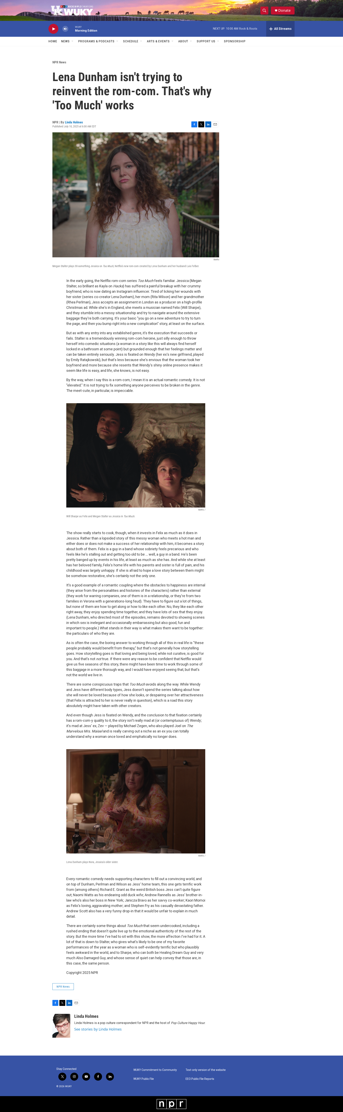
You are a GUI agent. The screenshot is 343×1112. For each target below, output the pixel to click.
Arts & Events (158, 41)
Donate (284, 10)
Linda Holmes (74, 122)
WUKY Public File (143, 1078)
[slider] (71, 29)
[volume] (65, 28)
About (183, 41)
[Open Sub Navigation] (72, 41)
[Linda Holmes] (61, 1026)
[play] (53, 29)
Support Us (206, 41)
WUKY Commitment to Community (155, 1069)
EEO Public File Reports (200, 1078)
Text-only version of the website (206, 1069)
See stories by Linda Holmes (98, 1029)
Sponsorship (235, 41)
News (65, 41)
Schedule (130, 41)
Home (52, 41)
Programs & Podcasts (96, 41)
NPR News (59, 62)
